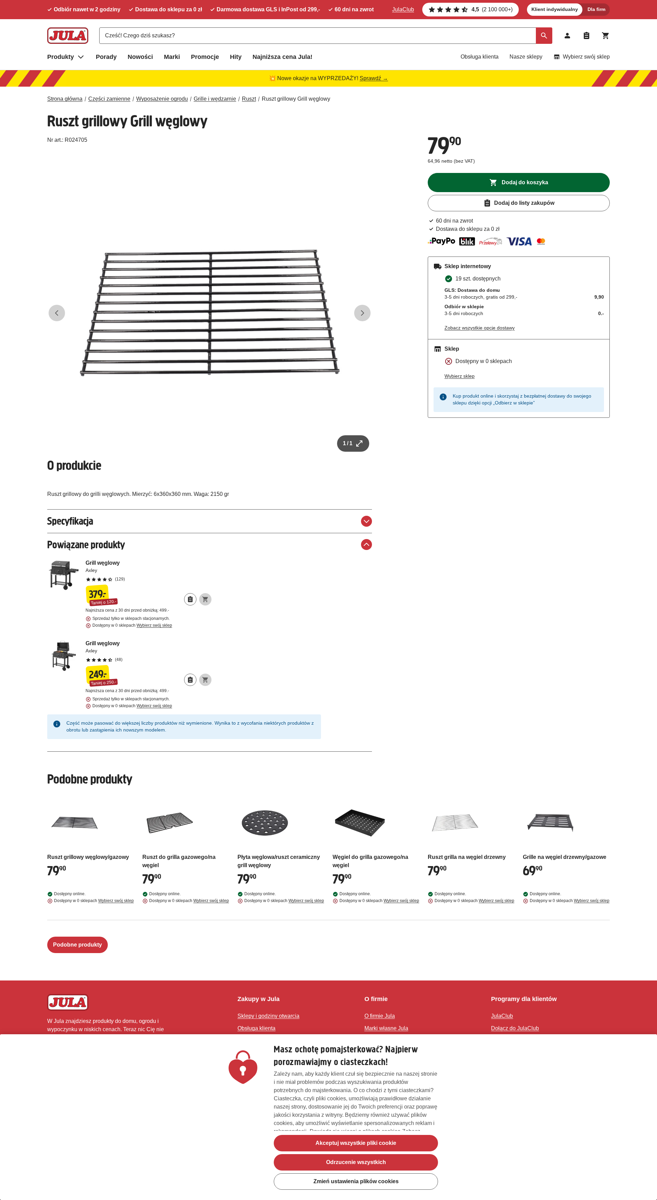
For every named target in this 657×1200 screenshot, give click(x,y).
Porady (106, 56)
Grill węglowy (148, 570)
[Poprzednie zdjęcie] (57, 313)
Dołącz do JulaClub (515, 1028)
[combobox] (325, 35)
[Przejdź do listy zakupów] (586, 35)
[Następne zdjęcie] (362, 313)
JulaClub (403, 9)
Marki (172, 56)
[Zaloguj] (567, 35)
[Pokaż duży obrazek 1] (209, 313)
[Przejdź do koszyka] (605, 35)
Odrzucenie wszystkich (356, 1162)
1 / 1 (347, 443)
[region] (328, 1117)
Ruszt (249, 99)
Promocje (205, 56)
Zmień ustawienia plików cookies (356, 1181)
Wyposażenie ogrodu (162, 99)
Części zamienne (109, 99)
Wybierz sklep (460, 376)
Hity (236, 56)
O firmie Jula (379, 1016)
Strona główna (64, 99)
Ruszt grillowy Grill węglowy (296, 99)
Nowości (140, 56)
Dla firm (596, 9)
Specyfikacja (70, 521)
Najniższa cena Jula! (282, 56)
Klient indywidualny (554, 9)
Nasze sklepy (526, 57)
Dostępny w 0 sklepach (132, 625)
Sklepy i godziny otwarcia (268, 1016)
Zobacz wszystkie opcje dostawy (480, 327)
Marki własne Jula (386, 1028)
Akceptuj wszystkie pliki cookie (355, 1143)
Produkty (60, 56)
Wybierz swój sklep (586, 57)
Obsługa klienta (480, 57)
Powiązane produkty (86, 544)
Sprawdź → (374, 78)
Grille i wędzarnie (215, 99)
